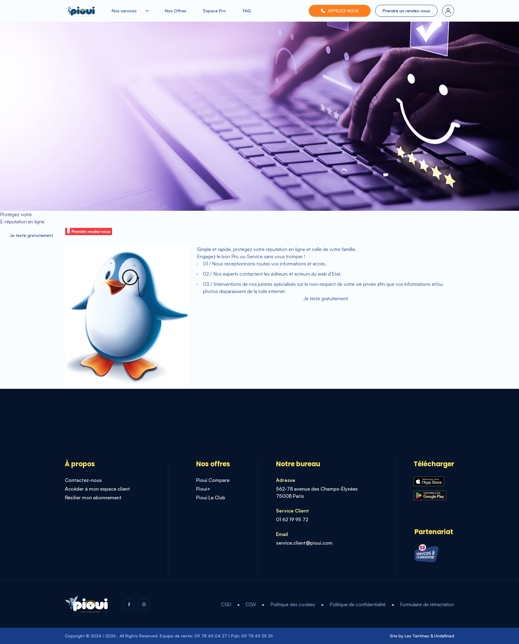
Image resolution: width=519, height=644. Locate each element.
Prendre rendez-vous (90, 231)
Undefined (444, 635)
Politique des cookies (292, 604)
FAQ (247, 10)
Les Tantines (417, 635)
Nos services (124, 10)
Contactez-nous (83, 480)
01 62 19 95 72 (292, 519)
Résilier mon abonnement (93, 497)
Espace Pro (214, 10)
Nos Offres (175, 10)
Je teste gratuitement (31, 235)
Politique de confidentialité (357, 604)
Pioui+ (203, 489)
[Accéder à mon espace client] (448, 11)
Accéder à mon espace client (97, 489)
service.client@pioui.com (304, 543)
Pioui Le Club (210, 497)
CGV (251, 604)
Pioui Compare (212, 480)
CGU (226, 604)
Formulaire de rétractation (427, 604)
